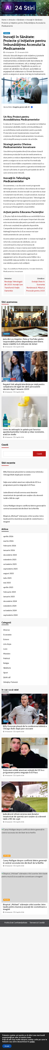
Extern (13, 379)
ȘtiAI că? (7, 677)
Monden (6, 654)
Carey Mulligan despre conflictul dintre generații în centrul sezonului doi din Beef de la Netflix (24, 507)
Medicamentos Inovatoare (13, 271)
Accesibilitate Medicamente (18, 269)
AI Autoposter (9, 52)
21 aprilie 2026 (19, 437)
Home (4, 20)
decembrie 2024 (10, 601)
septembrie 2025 (10, 569)
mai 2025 (7, 583)
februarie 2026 (9, 546)
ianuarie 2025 (9, 596)
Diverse (6, 630)
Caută (5, 444)
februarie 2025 (9, 592)
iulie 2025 (7, 578)
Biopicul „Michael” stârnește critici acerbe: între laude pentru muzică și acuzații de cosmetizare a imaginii (23, 519)
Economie (7, 635)
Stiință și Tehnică (10, 682)
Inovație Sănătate (36, 269)
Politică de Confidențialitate (15, 922)
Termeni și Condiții (37, 922)
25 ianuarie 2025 (22, 52)
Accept (7, 1046)
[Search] (44, 4)
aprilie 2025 (8, 587)
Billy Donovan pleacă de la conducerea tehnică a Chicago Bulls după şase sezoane (23, 473)
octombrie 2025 (10, 564)
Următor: (35, 284)
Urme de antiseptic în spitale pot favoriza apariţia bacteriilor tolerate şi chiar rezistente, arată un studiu (23, 432)
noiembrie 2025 (9, 559)
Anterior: (13, 284)
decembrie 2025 (10, 555)
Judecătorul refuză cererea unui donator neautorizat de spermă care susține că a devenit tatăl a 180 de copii (23, 495)
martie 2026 (8, 541)
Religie (6, 663)
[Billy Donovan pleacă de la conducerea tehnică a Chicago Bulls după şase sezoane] (25, 709)
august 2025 (8, 573)
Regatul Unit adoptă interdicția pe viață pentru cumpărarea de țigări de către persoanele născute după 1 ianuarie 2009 (23, 386)
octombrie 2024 (10, 610)
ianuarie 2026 (9, 550)
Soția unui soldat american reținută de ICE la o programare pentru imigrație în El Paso (22, 483)
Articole (12, 20)
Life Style (7, 644)
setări (32, 1042)
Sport (5, 673)
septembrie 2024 (10, 615)
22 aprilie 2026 (19, 347)
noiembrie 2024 (9, 606)
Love (5, 649)
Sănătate (20, 20)
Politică (6, 658)
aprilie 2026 (8, 536)
